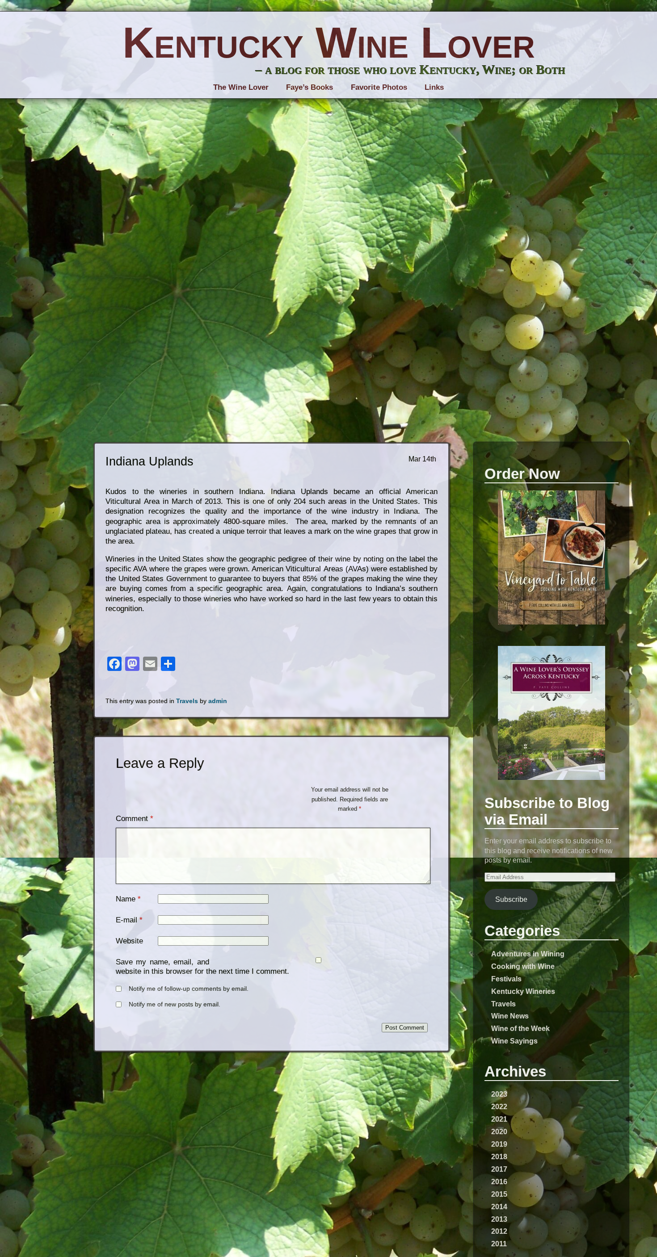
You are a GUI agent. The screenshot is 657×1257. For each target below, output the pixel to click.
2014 (499, 1207)
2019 (499, 1144)
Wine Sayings (514, 1041)
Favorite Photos (379, 87)
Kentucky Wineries (523, 991)
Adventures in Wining (527, 954)
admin (217, 701)
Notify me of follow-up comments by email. (188, 988)
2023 (499, 1094)
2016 (499, 1181)
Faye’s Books (309, 87)
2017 (499, 1169)
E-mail (126, 920)
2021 (499, 1119)
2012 (499, 1231)
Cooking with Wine (523, 966)
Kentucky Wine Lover (328, 42)
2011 (499, 1244)
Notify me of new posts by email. (174, 1004)
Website (129, 941)
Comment (134, 818)
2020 (499, 1131)
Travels (503, 1004)
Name (125, 899)
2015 (499, 1194)
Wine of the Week (520, 1028)
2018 (499, 1156)
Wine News (510, 1016)
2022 (499, 1106)
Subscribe (511, 899)
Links (434, 87)
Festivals (506, 979)
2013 (499, 1219)
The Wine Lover (241, 87)
